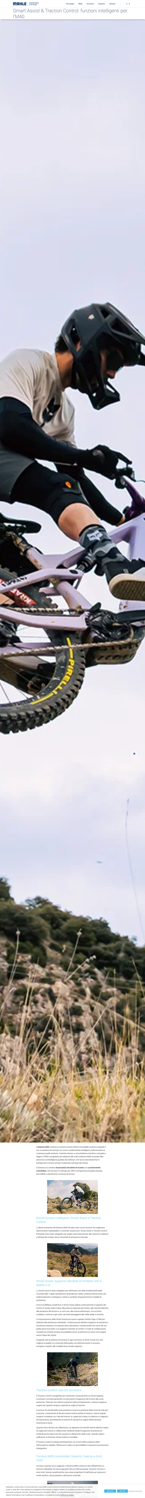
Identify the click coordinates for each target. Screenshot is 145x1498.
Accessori (90, 4)
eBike (80, 4)
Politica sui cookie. (67, 1495)
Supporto (101, 4)
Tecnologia (70, 4)
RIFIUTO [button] (122, 1491)
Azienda (112, 4)
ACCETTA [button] (110, 1491)
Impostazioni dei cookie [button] (135, 1491)
